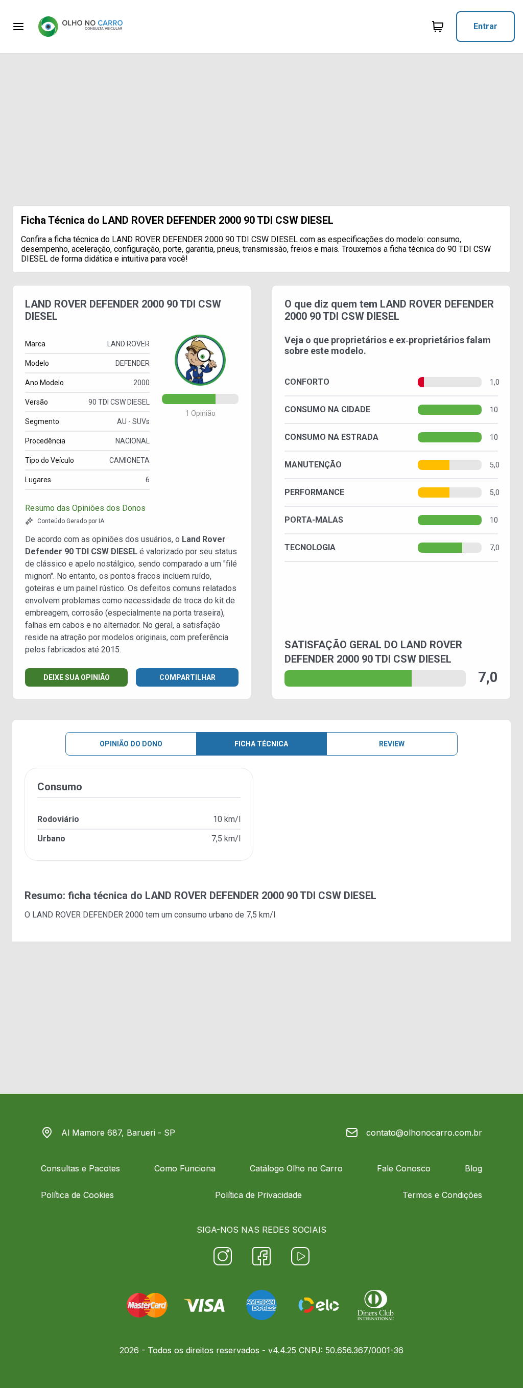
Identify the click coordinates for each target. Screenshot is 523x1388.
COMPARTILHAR (187, 677)
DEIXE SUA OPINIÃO (76, 677)
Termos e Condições (442, 1195)
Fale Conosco (404, 1168)
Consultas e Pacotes (80, 1168)
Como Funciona (185, 1168)
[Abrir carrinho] (18, 26)
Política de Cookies (77, 1195)
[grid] (261, 822)
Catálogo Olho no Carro (296, 1168)
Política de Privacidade (258, 1195)
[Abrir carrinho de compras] (437, 26)
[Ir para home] (80, 26)
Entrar (485, 26)
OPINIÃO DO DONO (131, 744)
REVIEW (392, 744)
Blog (473, 1168)
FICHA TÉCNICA (261, 744)
